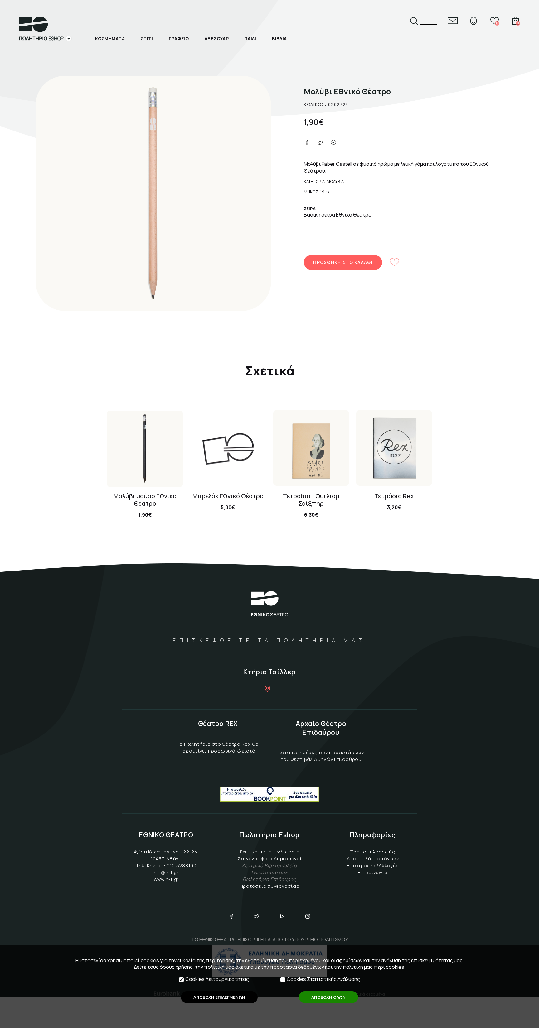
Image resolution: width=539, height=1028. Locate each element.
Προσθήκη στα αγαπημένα (394, 262)
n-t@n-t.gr (166, 872)
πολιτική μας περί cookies (373, 966)
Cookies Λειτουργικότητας (217, 979)
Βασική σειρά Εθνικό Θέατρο (337, 214)
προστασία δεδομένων (297, 966)
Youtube (282, 916)
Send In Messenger (333, 142)
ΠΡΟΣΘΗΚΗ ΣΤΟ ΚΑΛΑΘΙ (343, 262)
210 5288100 (182, 865)
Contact (453, 21)
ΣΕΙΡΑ (310, 208)
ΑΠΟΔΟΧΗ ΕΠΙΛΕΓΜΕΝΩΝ (219, 997)
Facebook (231, 916)
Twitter (256, 916)
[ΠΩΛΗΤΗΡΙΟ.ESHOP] (45, 29)
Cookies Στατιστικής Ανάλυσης (323, 979)
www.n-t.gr (166, 879)
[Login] (473, 21)
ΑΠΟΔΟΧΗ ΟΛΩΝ (328, 997)
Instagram (308, 916)
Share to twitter (320, 142)
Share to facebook (307, 142)
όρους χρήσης (176, 966)
